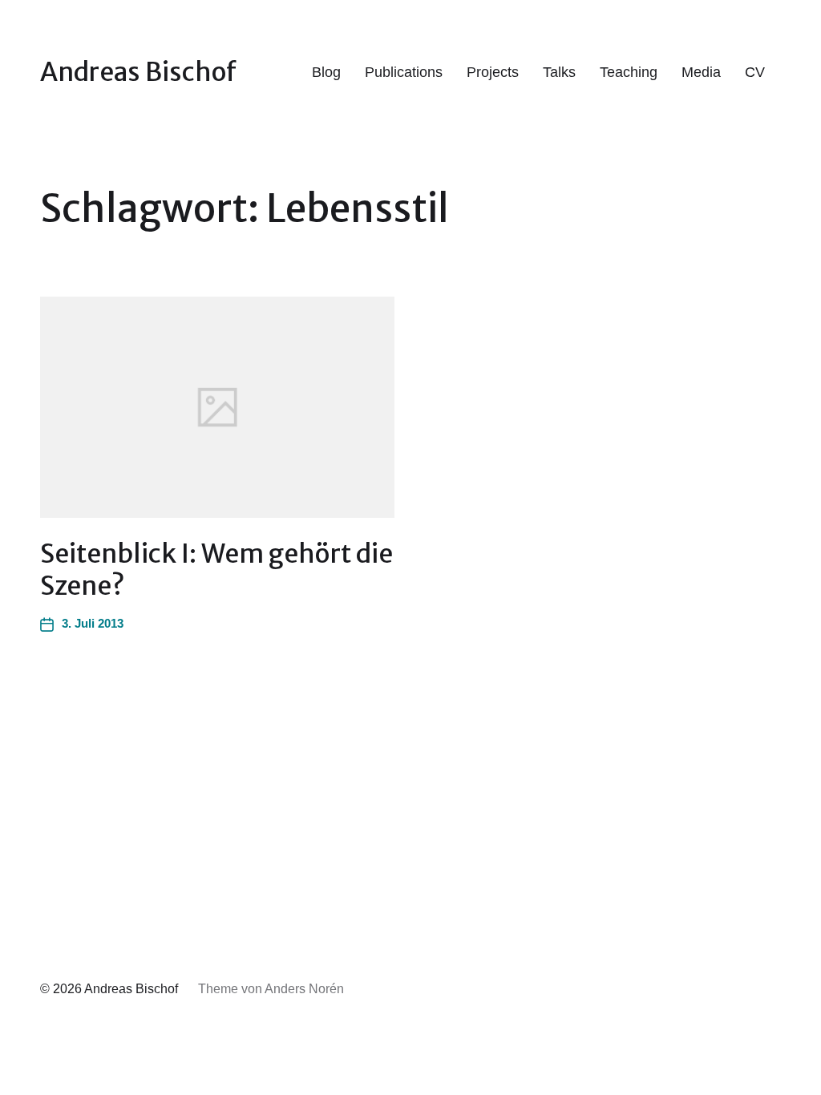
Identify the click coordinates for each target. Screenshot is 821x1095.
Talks (559, 72)
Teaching (628, 72)
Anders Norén (304, 989)
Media (701, 72)
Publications (404, 72)
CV (755, 72)
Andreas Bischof (138, 72)
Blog (326, 72)
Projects (493, 72)
